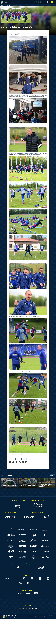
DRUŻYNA (19, 2)
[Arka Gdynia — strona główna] (2, 2)
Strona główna (3, 5)
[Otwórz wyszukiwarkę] (47, 2)
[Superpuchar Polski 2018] (40, 2)
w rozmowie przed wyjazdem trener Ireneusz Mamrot (33, 153)
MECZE (24, 2)
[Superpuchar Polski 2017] (39, 2)
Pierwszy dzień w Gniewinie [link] (17, 5)
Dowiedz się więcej (9, 616)
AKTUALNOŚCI (12, 2)
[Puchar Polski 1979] (35, 2)
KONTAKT (30, 2)
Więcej (51, 475)
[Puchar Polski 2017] (37, 2)
